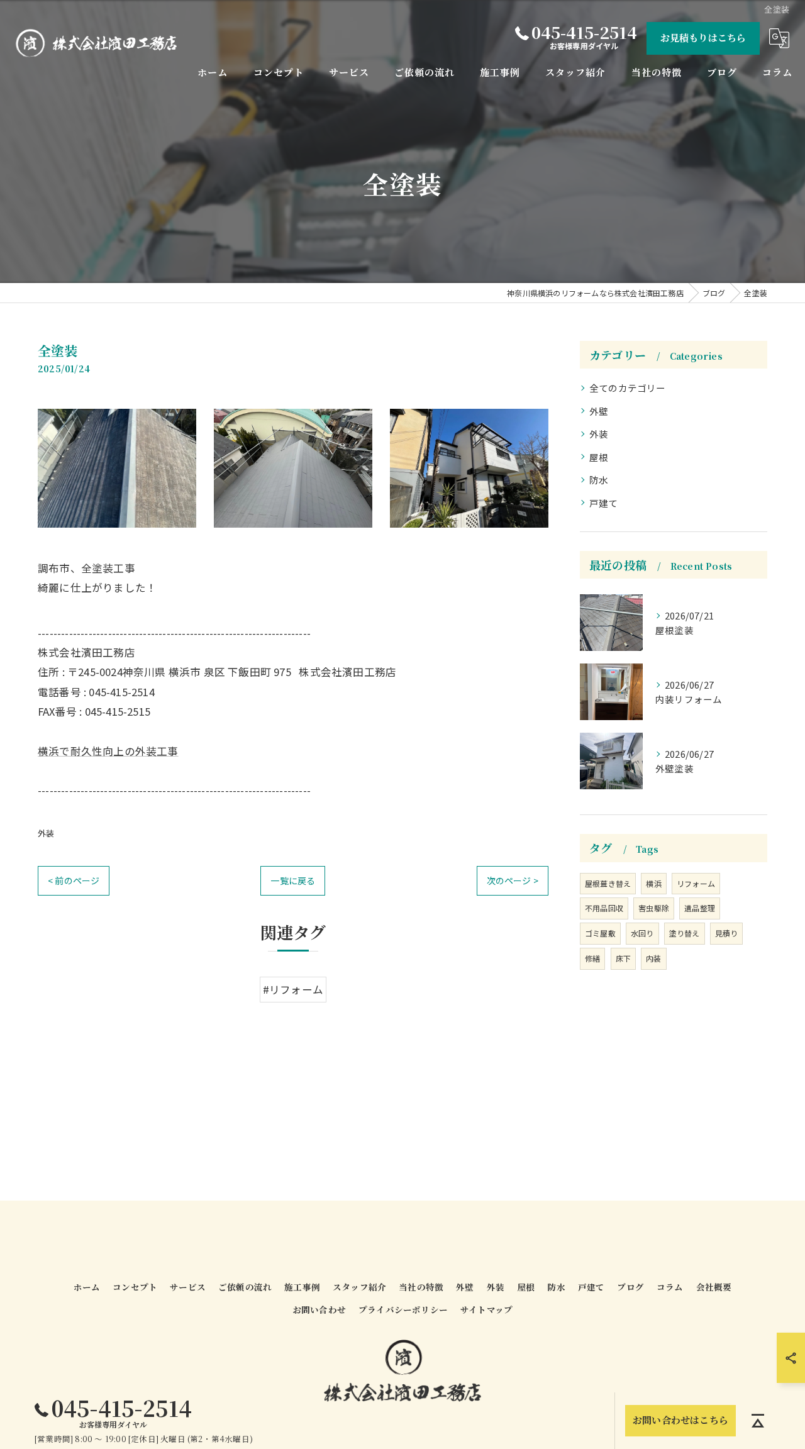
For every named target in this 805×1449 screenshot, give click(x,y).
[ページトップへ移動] (757, 1420)
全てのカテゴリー (627, 387)
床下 (623, 958)
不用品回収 (604, 907)
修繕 (592, 958)
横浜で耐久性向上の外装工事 (108, 750)
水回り (642, 933)
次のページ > (512, 880)
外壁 (598, 411)
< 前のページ (73, 880)
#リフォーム (293, 989)
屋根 (598, 457)
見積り (726, 933)
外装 (46, 833)
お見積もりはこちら (703, 37)
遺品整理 (699, 907)
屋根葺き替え (608, 883)
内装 (653, 958)
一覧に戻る (292, 880)
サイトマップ (486, 1309)
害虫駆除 (653, 907)
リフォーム (696, 883)
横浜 (653, 883)
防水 (598, 479)
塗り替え (684, 933)
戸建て (603, 502)
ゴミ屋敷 (600, 933)
